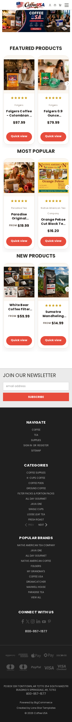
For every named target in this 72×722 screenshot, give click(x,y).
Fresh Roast (36, 519)
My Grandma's (36, 571)
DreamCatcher (36, 581)
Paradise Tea (36, 592)
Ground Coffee (36, 488)
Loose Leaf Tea (36, 514)
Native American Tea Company (36, 545)
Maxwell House (36, 587)
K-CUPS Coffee (36, 478)
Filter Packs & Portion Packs (36, 493)
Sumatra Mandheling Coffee (53, 314)
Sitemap (36, 450)
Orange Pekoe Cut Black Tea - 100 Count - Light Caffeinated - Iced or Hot (53, 222)
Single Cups (36, 509)
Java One (36, 504)
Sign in (28, 445)
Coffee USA (36, 576)
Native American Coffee (36, 561)
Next (67, 83)
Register (43, 445)
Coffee (36, 429)
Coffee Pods (36, 483)
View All (36, 597)
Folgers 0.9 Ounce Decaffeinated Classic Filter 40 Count (53, 113)
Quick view (19, 136)
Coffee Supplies (36, 472)
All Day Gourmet (36, 498)
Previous (4, 83)
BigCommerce (43, 702)
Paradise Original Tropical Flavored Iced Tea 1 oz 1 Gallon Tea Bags (19, 216)
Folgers (36, 566)
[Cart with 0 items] (60, 5)
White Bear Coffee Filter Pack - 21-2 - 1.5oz (19, 307)
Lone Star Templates (43, 708)
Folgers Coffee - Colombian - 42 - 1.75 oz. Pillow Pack (19, 113)
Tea (36, 435)
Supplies (36, 440)
